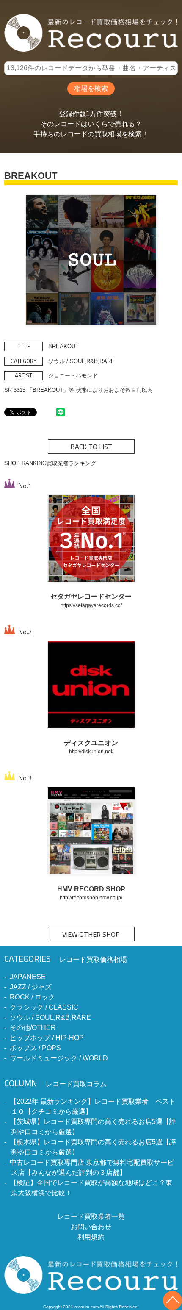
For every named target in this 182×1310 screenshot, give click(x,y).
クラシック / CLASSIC (44, 1007)
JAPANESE (28, 976)
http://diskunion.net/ (91, 751)
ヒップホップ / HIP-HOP (47, 1037)
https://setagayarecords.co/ (91, 605)
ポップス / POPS (35, 1048)
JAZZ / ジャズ (31, 987)
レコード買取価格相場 (65, 959)
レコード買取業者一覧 (91, 1216)
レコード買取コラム (55, 1084)
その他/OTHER (33, 1027)
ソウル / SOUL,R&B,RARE (50, 1017)
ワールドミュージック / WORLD (59, 1058)
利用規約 (91, 1237)
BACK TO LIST (91, 446)
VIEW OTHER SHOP (91, 934)
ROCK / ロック (32, 997)
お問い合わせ (91, 1226)
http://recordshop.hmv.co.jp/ (91, 897)
